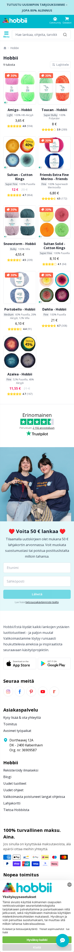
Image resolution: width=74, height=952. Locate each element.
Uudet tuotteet (14, 783)
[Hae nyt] (65, 34)
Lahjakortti (11, 803)
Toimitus (10, 724)
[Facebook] (20, 691)
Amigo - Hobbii (20, 110)
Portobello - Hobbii (19, 309)
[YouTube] (43, 691)
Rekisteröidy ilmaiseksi (20, 770)
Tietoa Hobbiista (16, 810)
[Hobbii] (14, 20)
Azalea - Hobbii (19, 374)
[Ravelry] (54, 691)
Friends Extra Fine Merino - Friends (54, 176)
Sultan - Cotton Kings (19, 176)
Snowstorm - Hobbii (19, 244)
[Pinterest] (31, 691)
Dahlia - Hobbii (54, 309)
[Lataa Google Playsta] (54, 663)
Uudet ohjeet (13, 790)
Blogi (7, 777)
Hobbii (14, 48)
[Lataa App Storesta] (19, 663)
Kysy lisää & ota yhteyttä (22, 717)
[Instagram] (8, 691)
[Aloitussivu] (5, 48)
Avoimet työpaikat (17, 730)
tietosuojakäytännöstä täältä (42, 602)
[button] (67, 20)
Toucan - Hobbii (54, 110)
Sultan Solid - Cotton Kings (54, 246)
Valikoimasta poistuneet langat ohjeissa (34, 796)
